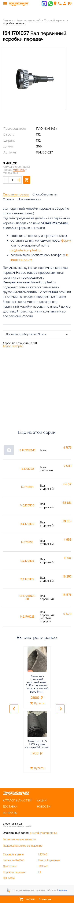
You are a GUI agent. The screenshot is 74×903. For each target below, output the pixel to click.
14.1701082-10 (27, 450)
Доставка (10, 806)
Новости (43, 806)
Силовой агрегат (54, 20)
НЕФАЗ (42, 854)
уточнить (19, 169)
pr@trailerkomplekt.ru (25, 250)
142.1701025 (27, 616)
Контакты (10, 812)
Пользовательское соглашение (22, 845)
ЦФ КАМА (9, 878)
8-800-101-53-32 (12, 823)
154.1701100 (27, 524)
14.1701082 (27, 468)
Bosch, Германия (49, 860)
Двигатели (9, 866)
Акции (41, 800)
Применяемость (29, 199)
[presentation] (13, 709)
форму (66, 240)
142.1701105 (27, 560)
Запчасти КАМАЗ (13, 860)
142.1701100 (27, 505)
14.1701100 (27, 487)
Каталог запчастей (28, 20)
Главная (8, 20)
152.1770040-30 (27, 598)
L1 (39, 872)
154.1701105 (27, 579)
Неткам (62, 890)
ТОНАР (42, 866)
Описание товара (16, 194)
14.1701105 (27, 542)
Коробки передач (14, 872)
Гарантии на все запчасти (19, 839)
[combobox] (37, 334)
